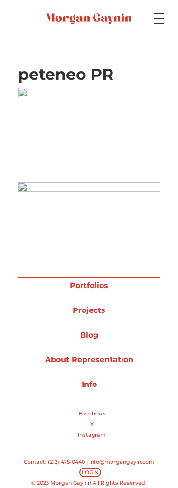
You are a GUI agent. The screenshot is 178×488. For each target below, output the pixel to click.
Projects (89, 310)
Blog (89, 334)
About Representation (89, 359)
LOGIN (90, 472)
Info (89, 384)
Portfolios (89, 285)
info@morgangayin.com (121, 462)
